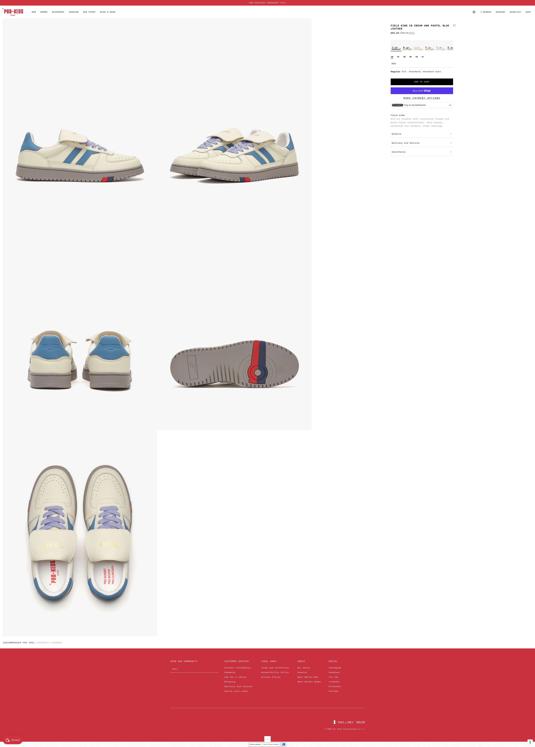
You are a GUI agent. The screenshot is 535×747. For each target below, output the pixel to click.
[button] (485, 12)
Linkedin (334, 681)
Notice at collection (255, 744)
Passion (74, 12)
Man (34, 12)
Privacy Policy (270, 677)
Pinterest (335, 686)
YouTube (333, 691)
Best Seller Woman (309, 681)
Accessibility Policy (275, 672)
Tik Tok (333, 677)
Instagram (335, 667)
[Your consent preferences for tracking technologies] (530, 742)
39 (410, 57)
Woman (43, 12)
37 (398, 57)
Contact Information (237, 667)
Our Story (89, 12)
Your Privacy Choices (271, 744)
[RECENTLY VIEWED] (49, 642)
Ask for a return (235, 677)
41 (423, 57)
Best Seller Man (307, 677)
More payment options (421, 98)
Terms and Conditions (275, 667)
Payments (229, 672)
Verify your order (236, 691)
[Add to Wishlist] (454, 25)
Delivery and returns (238, 686)
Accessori (58, 12)
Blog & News (107, 12)
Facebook (334, 672)
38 (404, 57)
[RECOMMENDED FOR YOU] (19, 642)
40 (416, 57)
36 (392, 56)
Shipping (229, 681)
